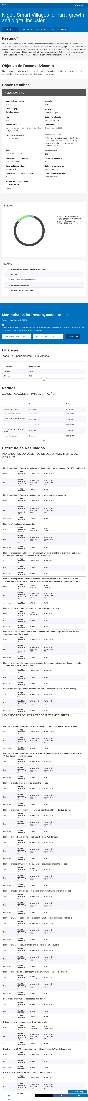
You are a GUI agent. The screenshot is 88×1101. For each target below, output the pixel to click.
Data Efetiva (50, 125)
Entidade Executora (53, 135)
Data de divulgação (53, 117)
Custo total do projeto (16, 135)
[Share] (61, 1095)
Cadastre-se (73, 336)
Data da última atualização (17, 181)
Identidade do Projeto (15, 101)
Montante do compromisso (17, 158)
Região (8, 150)
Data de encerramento (54, 166)
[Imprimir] (26, 1096)
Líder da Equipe (12, 109)
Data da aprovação (13, 125)
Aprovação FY (51, 150)
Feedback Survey (77, 1092)
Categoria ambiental (53, 158)
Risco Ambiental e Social (16, 166)
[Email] (8, 1096)
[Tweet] (44, 1095)
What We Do (6, 5)
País (7, 117)
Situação (48, 101)
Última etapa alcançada (55, 173)
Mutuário (49, 109)
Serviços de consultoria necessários (20, 173)
